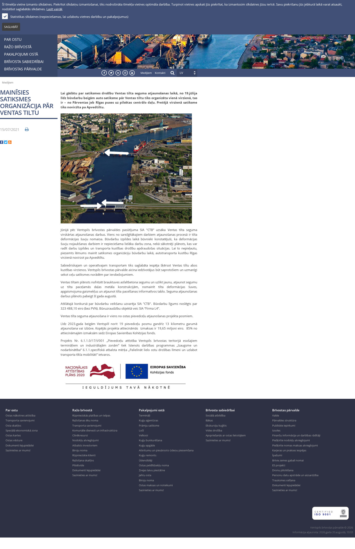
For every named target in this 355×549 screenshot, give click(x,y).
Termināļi (144, 415)
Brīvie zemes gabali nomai (288, 460)
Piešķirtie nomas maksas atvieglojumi (295, 445)
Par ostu (13, 39)
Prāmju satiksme (149, 425)
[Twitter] (5, 143)
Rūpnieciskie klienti (84, 455)
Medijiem (146, 73)
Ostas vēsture (14, 440)
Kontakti (160, 73)
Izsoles (276, 430)
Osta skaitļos (13, 425)
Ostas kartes (13, 435)
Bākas (209, 420)
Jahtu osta (145, 475)
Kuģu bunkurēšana (150, 440)
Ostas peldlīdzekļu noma (154, 465)
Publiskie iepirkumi (283, 425)
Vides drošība (214, 430)
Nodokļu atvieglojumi (85, 440)
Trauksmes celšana (283, 480)
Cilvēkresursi (80, 435)
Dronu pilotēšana (282, 470)
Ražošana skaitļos (83, 460)
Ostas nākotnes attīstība (20, 415)
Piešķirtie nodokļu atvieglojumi (291, 440)
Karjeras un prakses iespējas (289, 450)
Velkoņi (143, 435)
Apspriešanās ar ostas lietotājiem (226, 435)
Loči (141, 430)
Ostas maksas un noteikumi (156, 485)
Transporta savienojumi (20, 420)
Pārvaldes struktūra (284, 420)
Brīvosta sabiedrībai (24, 61)
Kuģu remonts (147, 455)
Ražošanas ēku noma (85, 420)
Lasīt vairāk (54, 9)
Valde (275, 415)
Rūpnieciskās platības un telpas (91, 415)
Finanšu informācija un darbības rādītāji (296, 435)
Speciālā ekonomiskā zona (22, 430)
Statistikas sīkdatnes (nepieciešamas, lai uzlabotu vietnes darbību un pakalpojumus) (69, 17)
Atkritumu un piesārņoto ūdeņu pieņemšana (166, 450)
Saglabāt (11, 27)
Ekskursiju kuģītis (216, 425)
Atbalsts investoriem (84, 445)
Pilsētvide (78, 465)
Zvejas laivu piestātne (152, 470)
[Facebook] (1, 143)
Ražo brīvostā (17, 46)
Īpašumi (277, 455)
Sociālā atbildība (215, 415)
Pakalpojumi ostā (21, 54)
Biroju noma (79, 450)
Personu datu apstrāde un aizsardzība (295, 475)
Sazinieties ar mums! (18, 450)
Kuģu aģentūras (148, 420)
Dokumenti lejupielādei (20, 445)
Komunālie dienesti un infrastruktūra (94, 430)
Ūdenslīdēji (145, 460)
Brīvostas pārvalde (23, 68)
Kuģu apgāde (147, 445)
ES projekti (278, 465)
